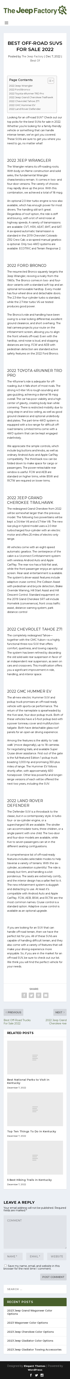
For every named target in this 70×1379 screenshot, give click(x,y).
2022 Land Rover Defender (25, 108)
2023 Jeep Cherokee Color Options (30, 1331)
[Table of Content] (51, 81)
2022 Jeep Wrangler (21, 85)
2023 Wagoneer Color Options (27, 1322)
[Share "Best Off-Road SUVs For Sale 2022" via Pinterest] (38, 995)
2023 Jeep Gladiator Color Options (30, 1340)
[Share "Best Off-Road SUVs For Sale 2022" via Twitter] (31, 995)
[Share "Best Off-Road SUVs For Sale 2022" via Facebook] (24, 995)
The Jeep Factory (32, 56)
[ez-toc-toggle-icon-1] (49, 81)
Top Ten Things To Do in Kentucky (31, 1131)
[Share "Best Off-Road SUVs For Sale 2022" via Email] (45, 995)
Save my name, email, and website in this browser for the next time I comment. (32, 1267)
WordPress (35, 1369)
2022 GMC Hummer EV (22, 105)
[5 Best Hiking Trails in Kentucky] (35, 1158)
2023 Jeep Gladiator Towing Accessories (34, 1349)
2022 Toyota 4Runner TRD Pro (26, 93)
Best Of (35, 60)
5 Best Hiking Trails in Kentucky (29, 1180)
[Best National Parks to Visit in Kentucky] (35, 1058)
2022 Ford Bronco (19, 89)
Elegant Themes (34, 1365)
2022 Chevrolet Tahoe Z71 (24, 101)
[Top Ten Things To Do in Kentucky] (35, 1109)
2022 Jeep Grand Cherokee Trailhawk (31, 97)
